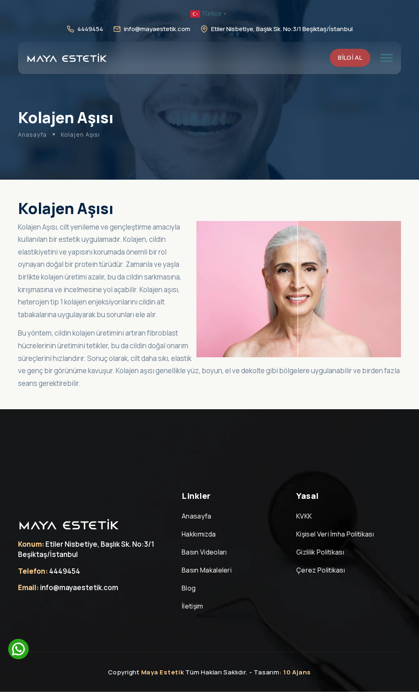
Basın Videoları (204, 552)
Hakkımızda (199, 534)
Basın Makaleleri (207, 570)
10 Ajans (297, 672)
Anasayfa (32, 134)
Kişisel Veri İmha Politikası (335, 534)
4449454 (90, 29)
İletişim (192, 606)
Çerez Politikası (320, 570)
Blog (189, 588)
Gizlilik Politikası (320, 552)
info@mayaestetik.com (157, 29)
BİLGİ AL (350, 57)
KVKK (304, 516)
